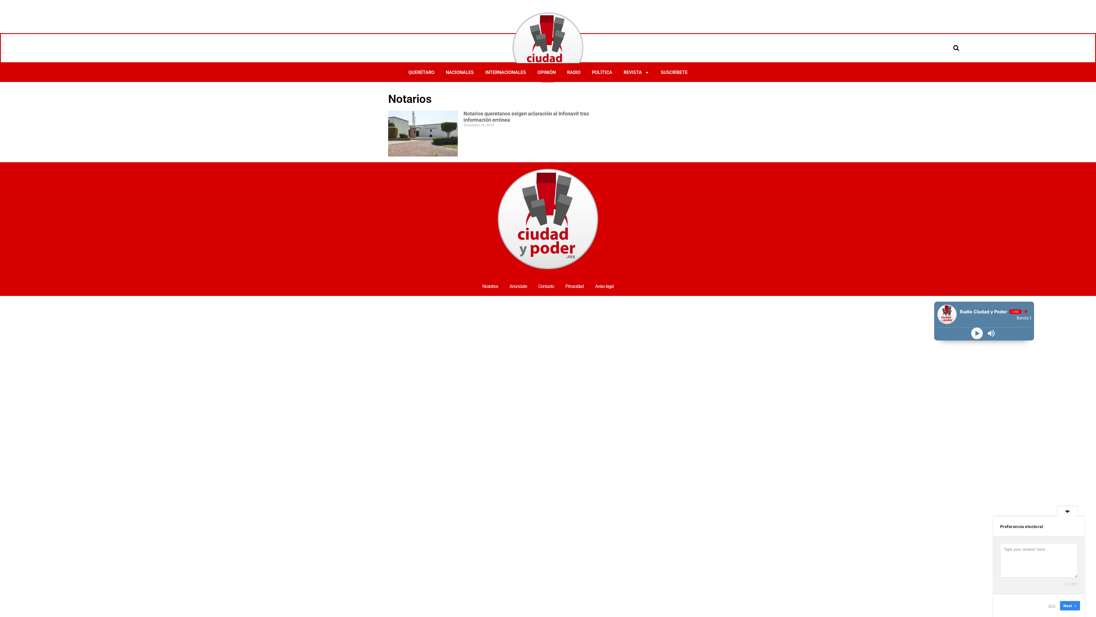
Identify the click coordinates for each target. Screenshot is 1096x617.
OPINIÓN (546, 72)
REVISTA (633, 72)
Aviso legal (604, 286)
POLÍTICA (602, 72)
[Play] (977, 333)
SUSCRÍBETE (674, 72)
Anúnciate (518, 286)
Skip (1051, 605)
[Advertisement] (709, 106)
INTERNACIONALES (505, 72)
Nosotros (490, 286)
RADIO (574, 72)
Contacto (546, 286)
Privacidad (574, 286)
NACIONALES (460, 72)
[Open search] (956, 48)
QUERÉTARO (421, 72)
